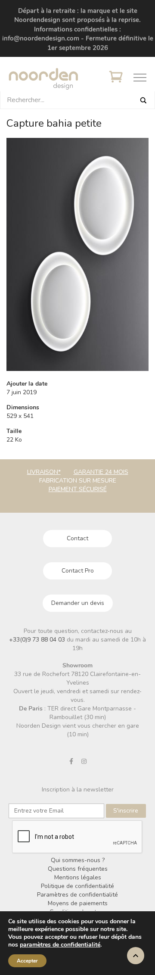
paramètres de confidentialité (60, 945)
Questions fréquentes (78, 869)
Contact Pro (78, 571)
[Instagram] (84, 761)
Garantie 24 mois (101, 472)
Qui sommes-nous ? (78, 860)
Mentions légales (77, 877)
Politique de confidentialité (77, 886)
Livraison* (44, 472)
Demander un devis (77, 603)
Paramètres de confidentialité (77, 895)
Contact (77, 538)
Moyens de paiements (78, 903)
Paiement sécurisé (78, 489)
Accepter (27, 960)
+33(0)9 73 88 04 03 (38, 639)
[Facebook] (71, 761)
